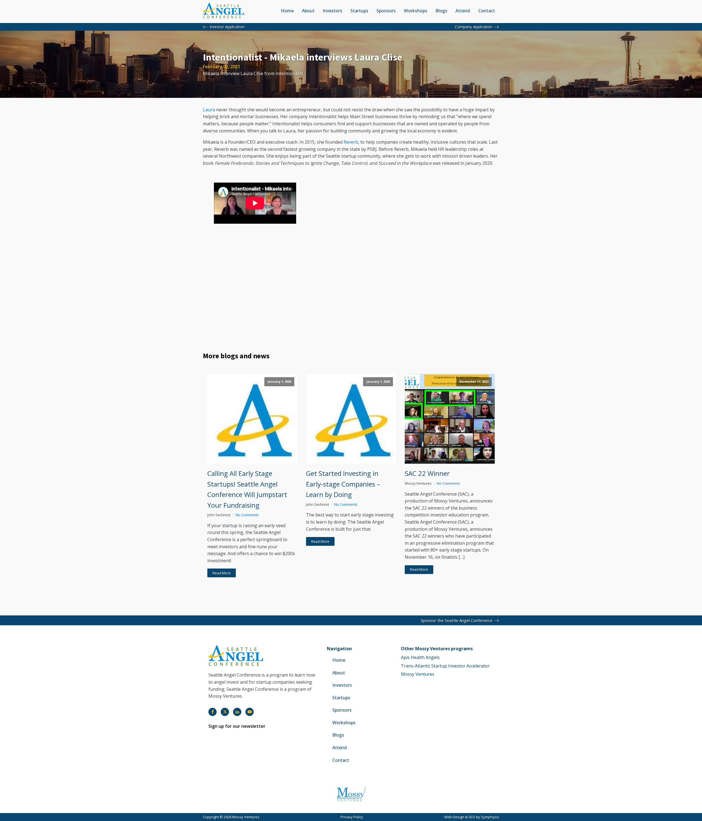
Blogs (441, 11)
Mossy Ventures (417, 674)
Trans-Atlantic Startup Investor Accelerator (445, 666)
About (308, 11)
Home (287, 11)
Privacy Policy (352, 816)
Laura (209, 110)
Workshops (415, 11)
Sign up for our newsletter (236, 726)
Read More (222, 572)
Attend (462, 11)
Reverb (351, 142)
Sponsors (386, 11)
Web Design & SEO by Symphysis (471, 816)
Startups (359, 11)
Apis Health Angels (420, 657)
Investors (332, 11)
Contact (486, 11)
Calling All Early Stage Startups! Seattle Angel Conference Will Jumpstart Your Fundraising (247, 489)
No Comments (247, 514)
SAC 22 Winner (427, 473)
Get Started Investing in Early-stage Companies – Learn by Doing (343, 484)
